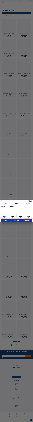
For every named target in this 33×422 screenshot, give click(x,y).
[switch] (12, 216)
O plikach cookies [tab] (27, 203)
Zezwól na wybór (16, 220)
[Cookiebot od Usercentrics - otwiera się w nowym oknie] (28, 201)
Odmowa (6, 220)
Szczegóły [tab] (16, 203)
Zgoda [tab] (6, 203)
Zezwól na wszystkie (27, 220)
